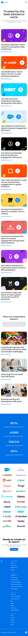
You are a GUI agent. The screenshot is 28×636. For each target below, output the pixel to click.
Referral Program (15, 610)
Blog (12, 601)
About (12, 615)
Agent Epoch (14, 575)
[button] (26, 2)
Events (12, 603)
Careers (13, 620)
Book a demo (14, 549)
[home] (4, 2)
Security (13, 570)
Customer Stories (15, 598)
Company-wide (14, 579)
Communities (14, 577)
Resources (13, 594)
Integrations (14, 565)
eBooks (12, 605)
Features (13, 563)
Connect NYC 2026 (15, 596)
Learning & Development (17, 586)
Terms (12, 624)
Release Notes (14, 567)
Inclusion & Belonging (16, 582)
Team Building (14, 589)
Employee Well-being (16, 584)
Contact (13, 618)
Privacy (12, 622)
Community (14, 608)
